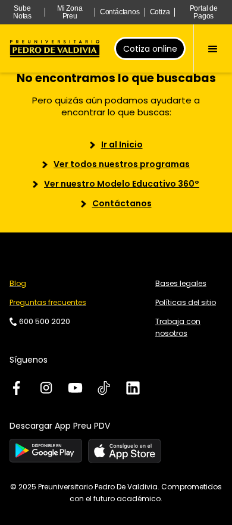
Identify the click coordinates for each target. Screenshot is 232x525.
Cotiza (160, 12)
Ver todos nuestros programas (122, 164)
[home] (55, 48)
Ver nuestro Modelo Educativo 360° (121, 184)
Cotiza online (150, 49)
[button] (212, 48)
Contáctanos (120, 12)
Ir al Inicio (122, 144)
